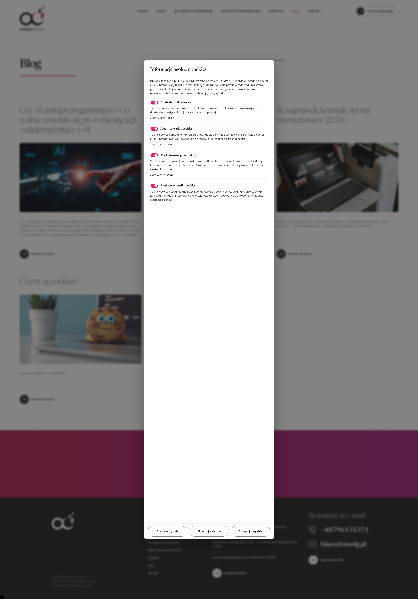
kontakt (313, 11)
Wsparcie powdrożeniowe (164, 550)
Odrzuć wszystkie (167, 531)
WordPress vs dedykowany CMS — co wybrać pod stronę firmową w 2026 (254, 544)
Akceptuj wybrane (209, 531)
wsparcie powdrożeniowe (241, 11)
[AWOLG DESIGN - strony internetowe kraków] (63, 521)
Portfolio (153, 558)
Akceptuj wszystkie (251, 531)
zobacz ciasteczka (162, 117)
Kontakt (153, 573)
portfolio (276, 11)
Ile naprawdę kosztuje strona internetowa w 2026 (244, 557)
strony (142, 11)
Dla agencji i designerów (164, 542)
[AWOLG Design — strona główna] (33, 11)
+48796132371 (345, 530)
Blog (151, 565)
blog (295, 11)
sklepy (161, 11)
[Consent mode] (2, 597)
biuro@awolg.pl (343, 544)
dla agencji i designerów (193, 11)
